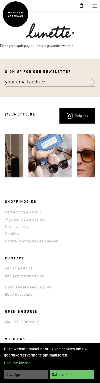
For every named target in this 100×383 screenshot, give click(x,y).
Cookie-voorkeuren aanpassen (31, 241)
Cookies (12, 233)
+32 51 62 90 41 (19, 268)
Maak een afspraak (15, 14)
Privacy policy (17, 226)
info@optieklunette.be (24, 275)
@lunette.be (20, 114)
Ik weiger (14, 374)
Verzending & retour (23, 212)
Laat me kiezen (17, 362)
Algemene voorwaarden (26, 219)
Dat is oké (60, 374)
